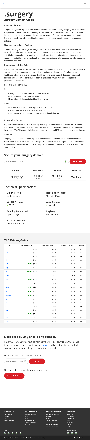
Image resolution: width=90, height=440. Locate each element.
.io (6, 272)
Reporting (7, 416)
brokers (46, 344)
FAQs (5, 418)
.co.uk (7, 275)
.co (6, 256)
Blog (68, 420)
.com (6, 249)
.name (7, 318)
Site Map (70, 422)
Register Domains (30, 414)
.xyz (6, 310)
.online (7, 264)
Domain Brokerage (52, 424)
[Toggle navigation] (84, 3)
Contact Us (70, 418)
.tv (6, 299)
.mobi (7, 314)
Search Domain (77, 161)
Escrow (48, 416)
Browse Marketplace (14, 376)
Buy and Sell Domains (52, 414)
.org (6, 268)
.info (6, 279)
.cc (6, 306)
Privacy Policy (41, 438)
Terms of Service (9, 420)
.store (7, 287)
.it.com (7, 321)
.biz (6, 260)
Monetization (8, 414)
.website (8, 295)
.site (6, 291)
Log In (69, 426)
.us (6, 283)
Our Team (70, 416)
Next (37, 361)
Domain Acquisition (52, 426)
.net (6, 253)
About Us (70, 414)
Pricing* (27, 416)
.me (6, 303)
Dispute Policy (29, 420)
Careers (69, 424)
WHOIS (27, 424)
